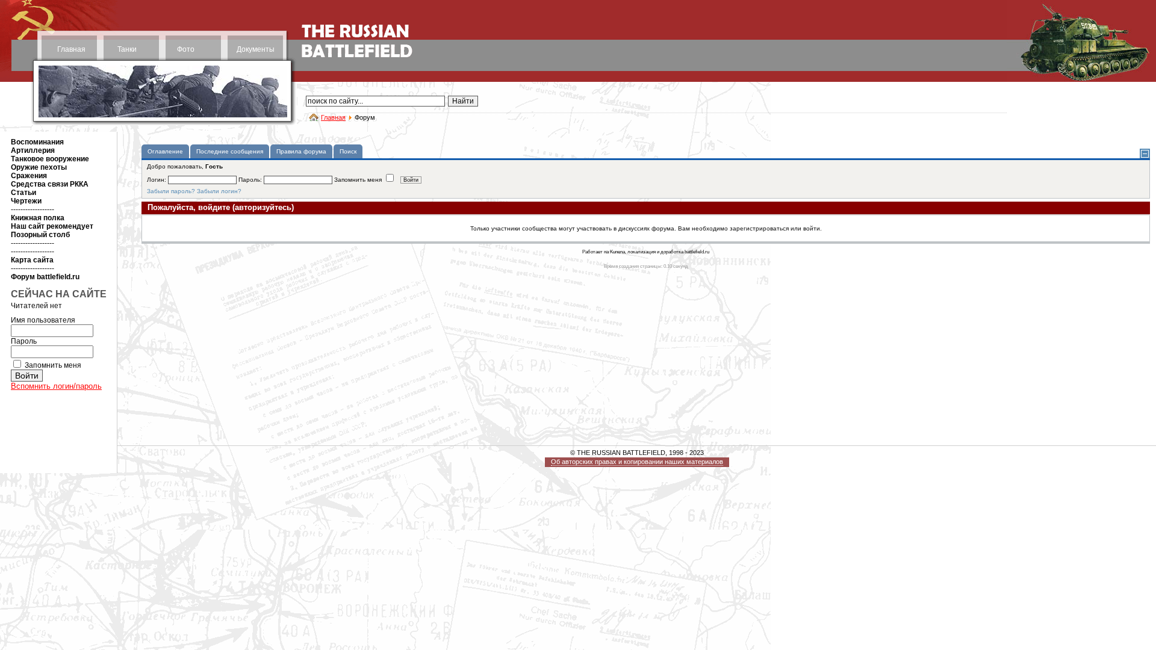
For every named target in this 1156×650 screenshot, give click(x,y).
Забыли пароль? (171, 191)
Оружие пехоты (39, 167)
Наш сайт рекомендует (52, 226)
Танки (127, 49)
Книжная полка (37, 218)
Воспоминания (37, 142)
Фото (185, 49)
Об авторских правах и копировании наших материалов (637, 461)
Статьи (23, 192)
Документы (256, 49)
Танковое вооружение (50, 159)
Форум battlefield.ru (45, 277)
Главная (71, 49)
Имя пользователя (43, 320)
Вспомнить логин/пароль (56, 386)
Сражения (29, 176)
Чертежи (26, 201)
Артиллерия (33, 150)
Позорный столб (40, 235)
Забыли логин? (219, 191)
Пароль (24, 341)
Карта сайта (32, 260)
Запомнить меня (53, 365)
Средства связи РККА (50, 184)
